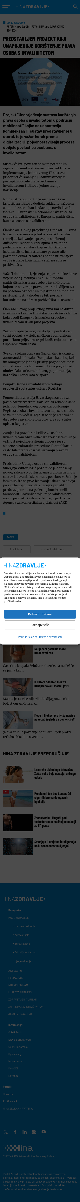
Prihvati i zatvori (40, 614)
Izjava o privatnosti (50, 636)
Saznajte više (40, 625)
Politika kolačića (27, 636)
